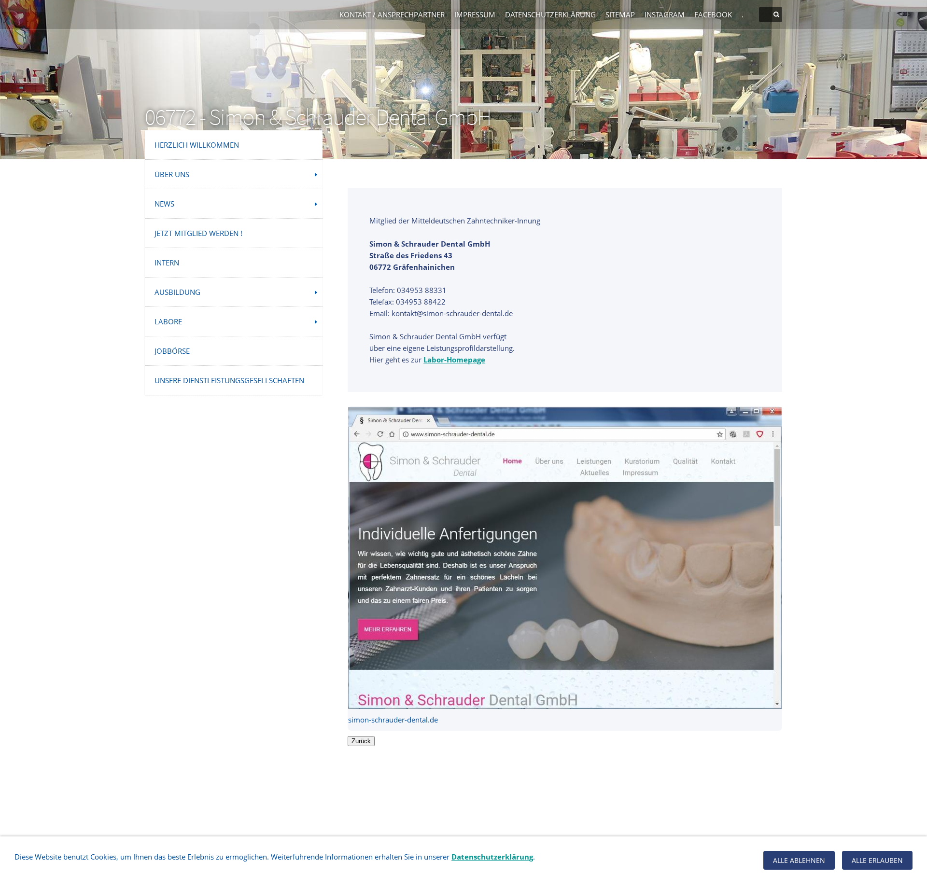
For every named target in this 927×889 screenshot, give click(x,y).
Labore (168, 321)
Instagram (665, 14)
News (164, 203)
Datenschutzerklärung (550, 14)
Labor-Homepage (454, 359)
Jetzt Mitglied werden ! (198, 233)
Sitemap (620, 14)
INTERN (166, 262)
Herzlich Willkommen (196, 145)
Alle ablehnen (799, 860)
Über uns (171, 174)
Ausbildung (177, 292)
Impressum (474, 14)
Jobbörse (172, 351)
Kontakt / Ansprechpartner (392, 14)
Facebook (713, 14)
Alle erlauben (877, 860)
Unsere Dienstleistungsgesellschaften (229, 380)
